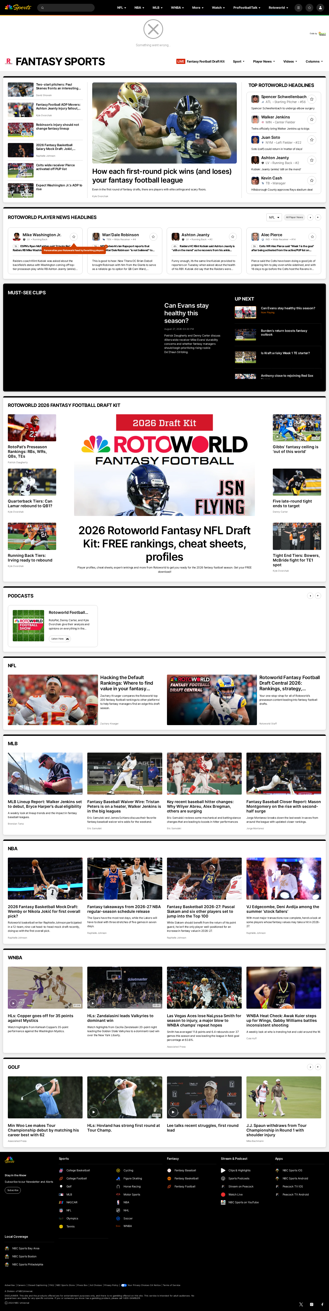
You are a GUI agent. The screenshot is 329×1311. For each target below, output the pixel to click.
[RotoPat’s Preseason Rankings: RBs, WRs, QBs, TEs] (32, 427)
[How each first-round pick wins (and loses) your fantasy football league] (164, 123)
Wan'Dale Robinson (120, 234)
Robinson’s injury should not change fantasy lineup (57, 126)
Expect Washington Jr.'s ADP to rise (59, 187)
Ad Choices (96, 1285)
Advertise (10, 1285)
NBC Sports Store (65, 1285)
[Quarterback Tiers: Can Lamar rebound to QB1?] (32, 482)
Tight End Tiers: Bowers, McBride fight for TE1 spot (296, 560)
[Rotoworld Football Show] (28, 625)
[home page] (18, 7)
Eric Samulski (94, 828)
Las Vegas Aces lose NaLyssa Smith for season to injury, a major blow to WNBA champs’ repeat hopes (204, 1020)
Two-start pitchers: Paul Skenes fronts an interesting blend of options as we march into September (58, 86)
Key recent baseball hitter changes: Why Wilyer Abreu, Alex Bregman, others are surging (200, 806)
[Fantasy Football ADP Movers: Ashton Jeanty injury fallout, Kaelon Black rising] (21, 110)
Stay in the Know (15, 1175)
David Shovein (44, 95)
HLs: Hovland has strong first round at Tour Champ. (123, 1127)
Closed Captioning (37, 1285)
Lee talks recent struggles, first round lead (203, 1127)
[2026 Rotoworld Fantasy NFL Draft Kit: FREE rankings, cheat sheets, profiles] (164, 465)
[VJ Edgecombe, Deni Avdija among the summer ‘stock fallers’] (283, 879)
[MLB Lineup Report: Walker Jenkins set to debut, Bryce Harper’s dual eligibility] (45, 774)
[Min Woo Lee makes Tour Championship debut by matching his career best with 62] (45, 1097)
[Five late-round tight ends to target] (297, 482)
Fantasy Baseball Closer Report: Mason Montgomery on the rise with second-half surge (283, 806)
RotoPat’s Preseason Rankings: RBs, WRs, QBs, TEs (27, 451)
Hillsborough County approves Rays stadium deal (282, 189)
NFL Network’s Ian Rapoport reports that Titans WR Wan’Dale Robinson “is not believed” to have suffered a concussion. (122, 250)
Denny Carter (280, 511)
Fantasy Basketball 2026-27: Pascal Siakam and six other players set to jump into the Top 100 (201, 911)
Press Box (82, 1285)
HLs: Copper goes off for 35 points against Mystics (40, 1018)
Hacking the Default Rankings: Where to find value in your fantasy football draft (126, 683)
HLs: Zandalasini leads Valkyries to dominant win (120, 1018)
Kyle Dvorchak (100, 196)
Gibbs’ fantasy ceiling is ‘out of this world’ (295, 449)
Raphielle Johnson (45, 155)
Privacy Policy (111, 1285)
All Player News (294, 217)
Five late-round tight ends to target (292, 503)
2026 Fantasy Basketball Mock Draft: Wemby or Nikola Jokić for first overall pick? (44, 911)
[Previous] (310, 217)
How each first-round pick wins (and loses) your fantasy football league (162, 175)
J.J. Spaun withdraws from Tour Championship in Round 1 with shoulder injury (276, 1130)
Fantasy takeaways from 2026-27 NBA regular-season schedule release (124, 909)
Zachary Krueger (109, 723)
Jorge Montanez (255, 828)
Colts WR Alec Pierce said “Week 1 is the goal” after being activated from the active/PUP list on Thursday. (282, 250)
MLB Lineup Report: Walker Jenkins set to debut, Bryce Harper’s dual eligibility (45, 804)
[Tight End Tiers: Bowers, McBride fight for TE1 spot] (297, 536)
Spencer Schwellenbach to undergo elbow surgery (283, 108)
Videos (288, 61)
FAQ (51, 1285)
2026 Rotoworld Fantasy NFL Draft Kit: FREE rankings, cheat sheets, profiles (164, 543)
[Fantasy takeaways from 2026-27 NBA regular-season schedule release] (124, 879)
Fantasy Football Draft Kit (200, 61)
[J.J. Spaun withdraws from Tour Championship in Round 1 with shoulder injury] (283, 1097)
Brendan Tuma (16, 823)
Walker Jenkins (275, 117)
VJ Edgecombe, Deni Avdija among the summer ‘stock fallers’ (282, 909)
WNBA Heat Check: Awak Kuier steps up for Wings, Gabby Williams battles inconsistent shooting (281, 1020)
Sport (237, 61)
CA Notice (155, 1285)
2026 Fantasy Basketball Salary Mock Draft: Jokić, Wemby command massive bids (56, 147)
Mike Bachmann (255, 1141)
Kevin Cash (271, 178)
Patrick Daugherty (18, 462)
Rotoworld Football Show (67, 612)
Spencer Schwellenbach (284, 96)
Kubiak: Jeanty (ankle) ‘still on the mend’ (276, 169)
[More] (298, 8)
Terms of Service (171, 1285)
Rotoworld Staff (268, 723)
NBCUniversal (25, 1291)
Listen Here (57, 638)
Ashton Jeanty (275, 157)
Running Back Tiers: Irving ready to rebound (30, 557)
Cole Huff (251, 1038)
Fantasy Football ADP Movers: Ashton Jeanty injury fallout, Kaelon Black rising (58, 106)
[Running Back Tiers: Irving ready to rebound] (32, 536)
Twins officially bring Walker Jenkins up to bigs (280, 128)
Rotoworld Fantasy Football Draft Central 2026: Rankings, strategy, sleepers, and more (289, 683)
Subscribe (12, 1190)
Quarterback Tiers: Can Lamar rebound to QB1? (30, 503)
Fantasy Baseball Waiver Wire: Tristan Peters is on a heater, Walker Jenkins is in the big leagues (124, 806)
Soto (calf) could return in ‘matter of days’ (277, 149)
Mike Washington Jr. (42, 234)
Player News (262, 61)
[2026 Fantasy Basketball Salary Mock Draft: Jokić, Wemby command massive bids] (21, 150)
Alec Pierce (271, 234)
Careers (21, 1285)
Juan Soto (270, 137)
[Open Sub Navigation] (125, 8)
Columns (313, 61)
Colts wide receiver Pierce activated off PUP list (55, 167)
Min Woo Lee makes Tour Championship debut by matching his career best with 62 (43, 1130)
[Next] (318, 217)
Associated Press (176, 1046)
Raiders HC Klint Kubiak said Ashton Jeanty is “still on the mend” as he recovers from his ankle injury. (203, 250)
